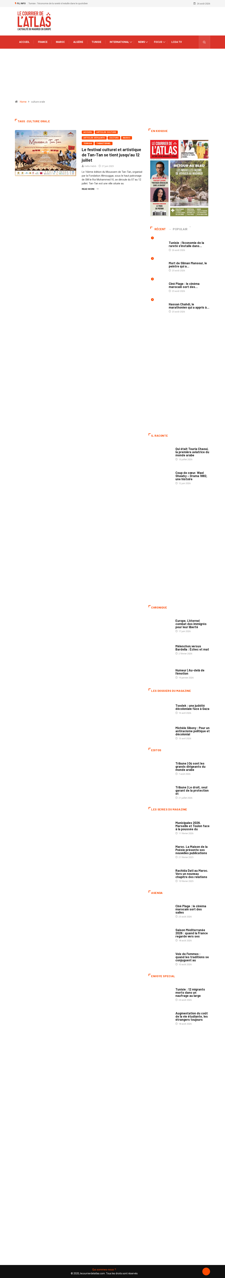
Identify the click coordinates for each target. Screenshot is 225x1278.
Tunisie (96, 42)
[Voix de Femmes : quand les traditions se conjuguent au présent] (160, 957)
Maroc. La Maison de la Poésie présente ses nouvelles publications (191, 850)
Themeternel (103, 143)
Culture (113, 138)
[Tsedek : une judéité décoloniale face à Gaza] (160, 707)
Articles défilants (94, 138)
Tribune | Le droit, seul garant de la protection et (192, 790)
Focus (158, 42)
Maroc (60, 42)
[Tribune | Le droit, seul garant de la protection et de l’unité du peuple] (160, 790)
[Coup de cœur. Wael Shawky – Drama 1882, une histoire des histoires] (160, 476)
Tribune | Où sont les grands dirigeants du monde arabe (190, 766)
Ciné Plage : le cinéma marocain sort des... (184, 285)
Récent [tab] (160, 229)
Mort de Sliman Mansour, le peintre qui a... (188, 264)
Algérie (78, 42)
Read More (88, 189)
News (141, 42)
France (42, 42)
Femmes (179, 724)
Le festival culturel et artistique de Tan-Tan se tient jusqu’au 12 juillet (111, 155)
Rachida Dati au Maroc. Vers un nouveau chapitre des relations (191, 874)
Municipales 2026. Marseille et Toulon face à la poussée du (192, 826)
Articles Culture (106, 132)
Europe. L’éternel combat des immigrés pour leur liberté (191, 624)
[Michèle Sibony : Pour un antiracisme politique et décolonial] (160, 731)
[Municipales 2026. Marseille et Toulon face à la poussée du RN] (160, 826)
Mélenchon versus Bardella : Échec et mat (192, 647)
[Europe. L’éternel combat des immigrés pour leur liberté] (160, 624)
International (119, 42)
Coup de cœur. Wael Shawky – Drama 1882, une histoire (191, 476)
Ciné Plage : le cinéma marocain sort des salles (190, 909)
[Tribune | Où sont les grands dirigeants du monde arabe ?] (160, 767)
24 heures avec (183, 867)
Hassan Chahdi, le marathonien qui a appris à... (189, 305)
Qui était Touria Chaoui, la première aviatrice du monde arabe (192, 452)
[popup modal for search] (204, 42)
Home (23, 101)
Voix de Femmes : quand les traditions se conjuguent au (192, 957)
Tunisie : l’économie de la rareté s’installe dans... (186, 244)
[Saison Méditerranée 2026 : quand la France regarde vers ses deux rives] (160, 933)
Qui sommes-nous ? (104, 1269)
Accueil (24, 42)
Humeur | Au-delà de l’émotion (189, 671)
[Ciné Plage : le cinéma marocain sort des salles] (160, 909)
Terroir (87, 143)
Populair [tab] (180, 229)
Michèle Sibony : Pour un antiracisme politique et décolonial (192, 731)
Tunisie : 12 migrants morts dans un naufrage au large (190, 992)
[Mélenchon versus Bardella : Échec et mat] (160, 648)
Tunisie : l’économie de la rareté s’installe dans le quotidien (58, 3)
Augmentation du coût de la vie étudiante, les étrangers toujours (191, 1016)
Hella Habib (90, 166)
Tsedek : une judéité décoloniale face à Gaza (192, 707)
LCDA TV (176, 42)
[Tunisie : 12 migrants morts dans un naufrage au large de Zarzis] (160, 992)
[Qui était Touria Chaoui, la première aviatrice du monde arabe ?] (160, 452)
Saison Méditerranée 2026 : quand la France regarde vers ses (191, 933)
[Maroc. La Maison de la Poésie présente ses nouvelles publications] (160, 850)
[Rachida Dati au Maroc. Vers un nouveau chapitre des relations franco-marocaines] (160, 874)
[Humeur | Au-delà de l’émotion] (160, 672)
